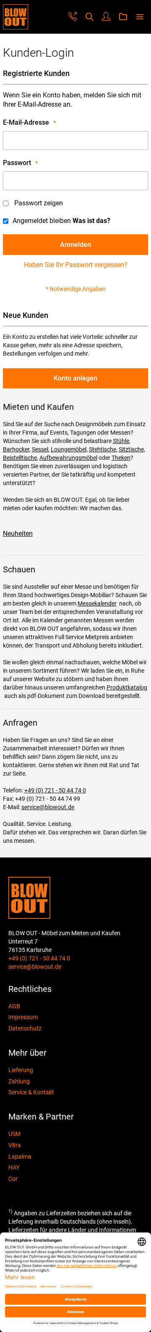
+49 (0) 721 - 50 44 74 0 (55, 790)
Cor (13, 1178)
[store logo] (15, 16)
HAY (13, 1167)
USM (14, 1133)
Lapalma (19, 1156)
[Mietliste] (123, 17)
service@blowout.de (47, 807)
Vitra (14, 1145)
